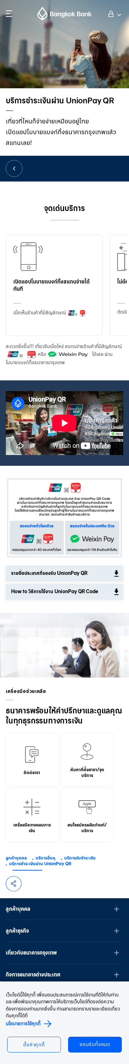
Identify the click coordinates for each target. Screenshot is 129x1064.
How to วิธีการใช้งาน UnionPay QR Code (54, 592)
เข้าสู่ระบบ (114, 13)
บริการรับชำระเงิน (80, 858)
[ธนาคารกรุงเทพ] (64, 13)
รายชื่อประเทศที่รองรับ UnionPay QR (49, 573)
